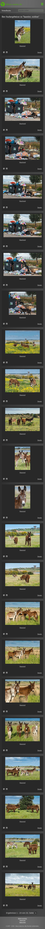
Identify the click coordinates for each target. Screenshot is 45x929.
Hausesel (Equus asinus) (4, 52)
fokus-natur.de (13, 4)
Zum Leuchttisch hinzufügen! (7, 52)
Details (39, 52)
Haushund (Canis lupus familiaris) (4, 130)
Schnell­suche (6, 10)
